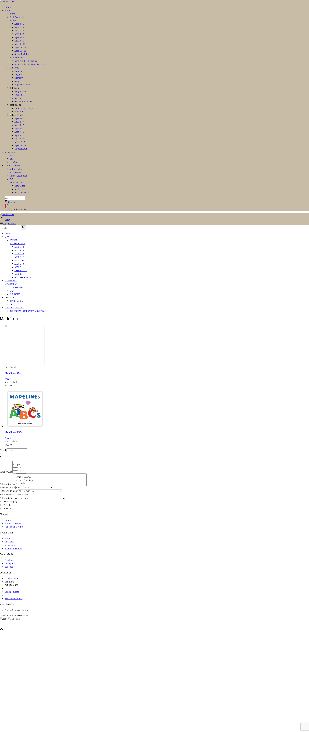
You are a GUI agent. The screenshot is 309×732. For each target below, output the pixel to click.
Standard (18, 71)
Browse (13, 13)
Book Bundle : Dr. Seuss (25, 61)
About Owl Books (13, 165)
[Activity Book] (51, 483)
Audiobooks (15, 172)
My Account (10, 152)
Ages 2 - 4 (9, 379)
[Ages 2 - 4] (19, 470)
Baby (16, 81)
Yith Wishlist (16, 287)
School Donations (18, 175)
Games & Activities (23, 101)
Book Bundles (16, 57)
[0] (19, 462)
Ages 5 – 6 (19, 30)
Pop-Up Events (21, 192)
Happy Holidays (22, 84)
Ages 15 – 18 (20, 51)
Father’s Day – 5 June (24, 108)
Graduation (19, 111)
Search (3, 450)
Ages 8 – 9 (19, 40)
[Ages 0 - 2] (19, 467)
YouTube (9, 567)
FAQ (11, 179)
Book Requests (17, 17)
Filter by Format (7, 494)
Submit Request (35, 625)
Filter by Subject (7, 484)
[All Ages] (19, 464)
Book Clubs (19, 186)
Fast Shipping (11, 501)
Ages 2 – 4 (19, 27)
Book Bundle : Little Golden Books (30, 64)
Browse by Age (17, 243)
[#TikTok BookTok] (51, 477)
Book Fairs (19, 189)
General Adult (21, 148)
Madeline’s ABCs (13, 432)
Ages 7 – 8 (19, 37)
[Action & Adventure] (51, 480)
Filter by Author (7, 487)
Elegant (18, 74)
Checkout (14, 162)
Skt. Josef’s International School (27, 311)
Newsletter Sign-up (14, 598)
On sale (7, 505)
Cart (12, 159)
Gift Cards (14, 67)
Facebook (9, 560)
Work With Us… (17, 182)
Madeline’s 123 (13, 373)
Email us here (11, 578)
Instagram (10, 563)
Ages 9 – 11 (19, 44)
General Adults (21, 54)
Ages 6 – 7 (19, 34)
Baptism (18, 94)
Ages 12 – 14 (20, 47)
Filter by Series (7, 498)
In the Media (16, 169)
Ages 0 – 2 (19, 24)
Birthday (18, 78)
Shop (7, 10)
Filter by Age (6, 471)
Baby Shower (20, 91)
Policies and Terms (14, 526)
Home (8, 7)
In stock (7, 508)
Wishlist (13, 155)
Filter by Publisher (9, 491)
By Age (13, 20)
